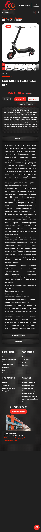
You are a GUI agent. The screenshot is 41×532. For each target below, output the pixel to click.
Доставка (19, 342)
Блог (3, 370)
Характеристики (18, 336)
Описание (19, 139)
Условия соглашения (9, 362)
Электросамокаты (28, 385)
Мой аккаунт (38, 12)
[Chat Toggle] (37, 527)
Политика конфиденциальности (9, 358)
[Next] (3, 68)
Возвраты (5, 385)
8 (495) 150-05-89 (25, 5)
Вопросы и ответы (8, 388)
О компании (6, 373)
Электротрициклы (28, 394)
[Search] (33, 12)
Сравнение (25, 360)
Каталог (7, 12)
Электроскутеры (27, 388)
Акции (24, 362)
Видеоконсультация (26, 104)
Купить (18, 99)
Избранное (26, 357)
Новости (25, 365)
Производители (7, 365)
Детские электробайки (30, 399)
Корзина (36, 7)
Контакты (5, 367)
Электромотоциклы (28, 383)
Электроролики (27, 402)
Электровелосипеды (29, 391)
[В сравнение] (30, 27)
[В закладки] (35, 27)
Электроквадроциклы (29, 396)
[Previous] (3, 65)
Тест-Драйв (33, 99)
